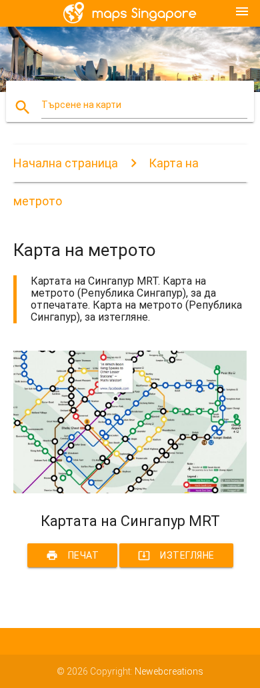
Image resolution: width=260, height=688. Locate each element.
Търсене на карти (81, 104)
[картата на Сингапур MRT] (130, 490)
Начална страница (65, 163)
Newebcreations (169, 671)
